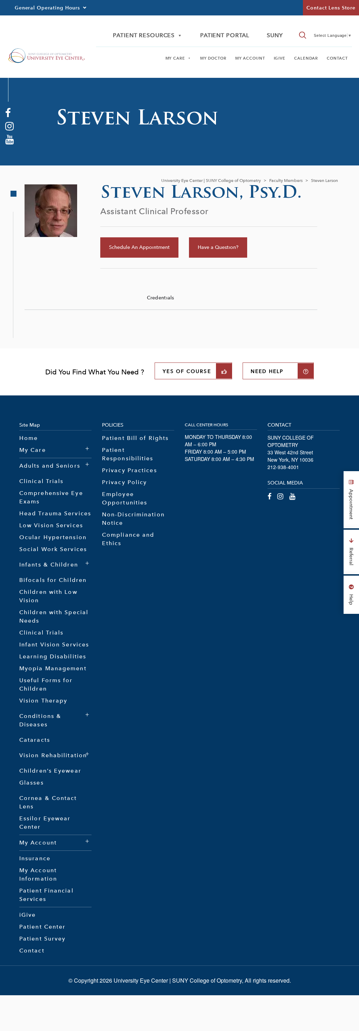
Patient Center (42, 926)
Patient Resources (144, 35)
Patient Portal (224, 35)
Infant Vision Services (54, 644)
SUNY (275, 35)
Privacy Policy (124, 482)
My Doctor (213, 58)
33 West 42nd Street (290, 452)
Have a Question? (218, 247)
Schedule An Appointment (139, 247)
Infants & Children (48, 564)
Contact (337, 58)
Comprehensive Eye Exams (51, 497)
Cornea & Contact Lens (48, 802)
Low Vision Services (51, 525)
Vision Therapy (43, 700)
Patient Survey (42, 938)
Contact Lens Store (330, 8)
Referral (351, 555)
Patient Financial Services (46, 894)
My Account (250, 58)
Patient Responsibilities (128, 454)
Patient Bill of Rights (135, 438)
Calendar (306, 58)
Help (351, 599)
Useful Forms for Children (46, 684)
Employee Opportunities (124, 498)
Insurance (34, 858)
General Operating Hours (47, 8)
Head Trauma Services (55, 513)
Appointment (351, 504)
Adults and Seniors (49, 465)
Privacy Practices (129, 470)
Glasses (31, 782)
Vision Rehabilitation (53, 755)
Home (28, 438)
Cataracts (34, 740)
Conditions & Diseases (40, 720)
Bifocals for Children (53, 580)
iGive (279, 58)
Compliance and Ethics (128, 539)
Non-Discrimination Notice (133, 518)
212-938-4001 (283, 466)
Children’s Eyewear (50, 770)
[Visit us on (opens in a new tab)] (8, 112)
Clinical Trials (41, 481)
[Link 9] (46, 54)
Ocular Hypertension (53, 537)
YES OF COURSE (187, 371)
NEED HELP (267, 371)
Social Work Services (53, 549)
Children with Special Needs (53, 616)
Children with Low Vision (48, 596)
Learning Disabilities (52, 656)
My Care (175, 58)
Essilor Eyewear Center (45, 822)
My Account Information (38, 874)
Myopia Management (53, 668)
